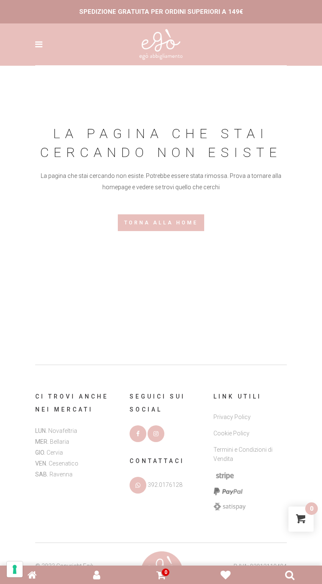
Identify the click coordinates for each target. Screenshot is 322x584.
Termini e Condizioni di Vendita (243, 454)
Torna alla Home (161, 223)
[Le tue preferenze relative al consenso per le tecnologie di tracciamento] (15, 569)
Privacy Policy (232, 417)
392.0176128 (165, 484)
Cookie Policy (231, 433)
